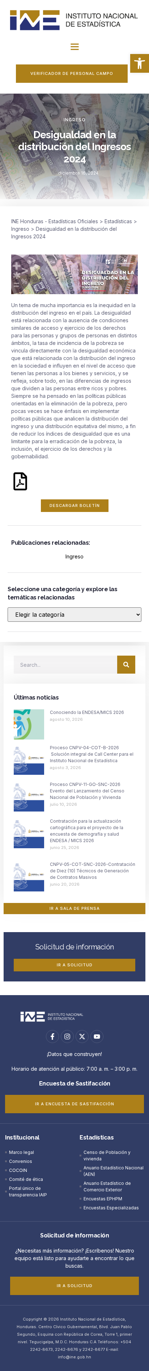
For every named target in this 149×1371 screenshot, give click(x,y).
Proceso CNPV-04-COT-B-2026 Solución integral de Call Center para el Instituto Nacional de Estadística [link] (91, 754)
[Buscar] (126, 665)
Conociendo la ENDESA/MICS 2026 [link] (87, 712)
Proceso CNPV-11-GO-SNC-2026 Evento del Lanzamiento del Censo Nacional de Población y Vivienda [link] (87, 791)
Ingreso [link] (75, 119)
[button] (74, 47)
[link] (139, 63)
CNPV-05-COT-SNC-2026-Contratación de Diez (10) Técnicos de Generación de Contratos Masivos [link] (92, 871)
